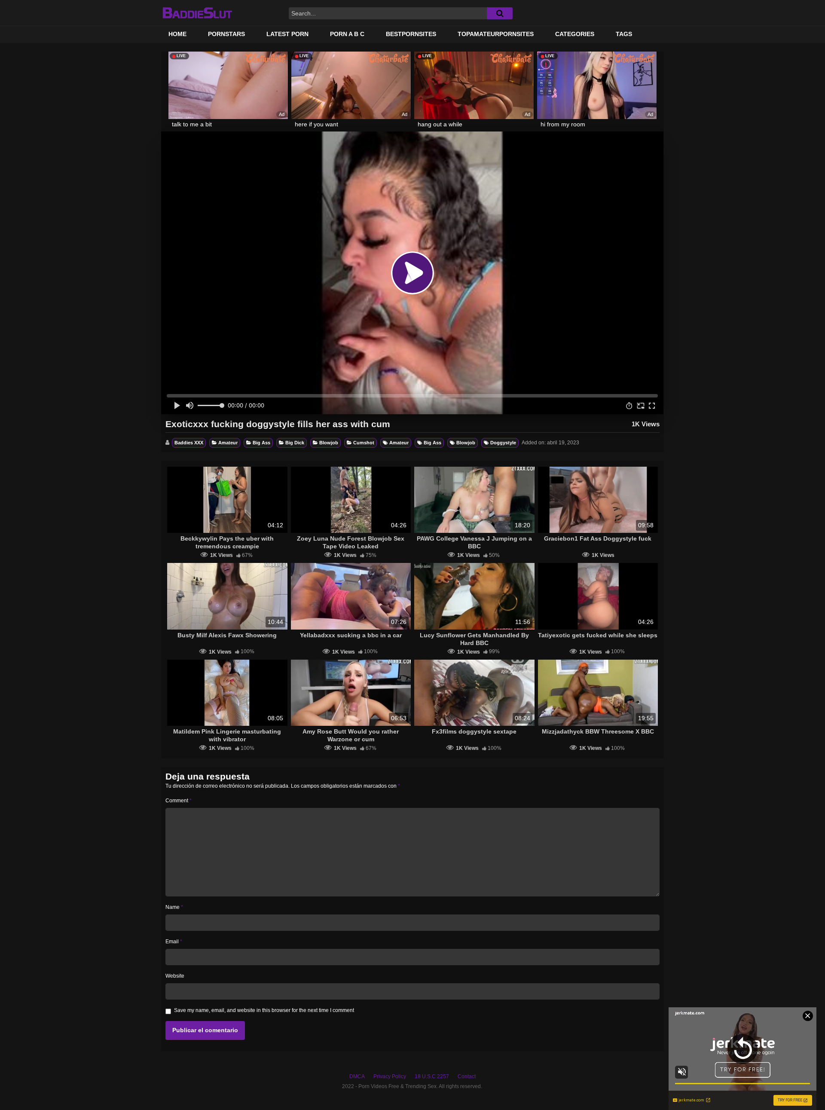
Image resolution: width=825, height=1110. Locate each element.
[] (500, 13)
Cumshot (363, 442)
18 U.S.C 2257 (432, 1076)
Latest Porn (287, 34)
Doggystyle (503, 442)
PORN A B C (347, 34)
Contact (467, 1076)
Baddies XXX (188, 442)
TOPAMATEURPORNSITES (496, 34)
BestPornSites (411, 34)
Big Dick (294, 442)
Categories (574, 34)
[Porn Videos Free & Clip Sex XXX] (197, 13)
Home (177, 34)
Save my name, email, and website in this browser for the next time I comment (264, 1010)
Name (174, 907)
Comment (178, 801)
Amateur (228, 442)
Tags (624, 34)
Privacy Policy (389, 1076)
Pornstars (226, 34)
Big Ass (261, 442)
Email (173, 942)
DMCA (357, 1076)
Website (174, 976)
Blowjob (328, 442)
